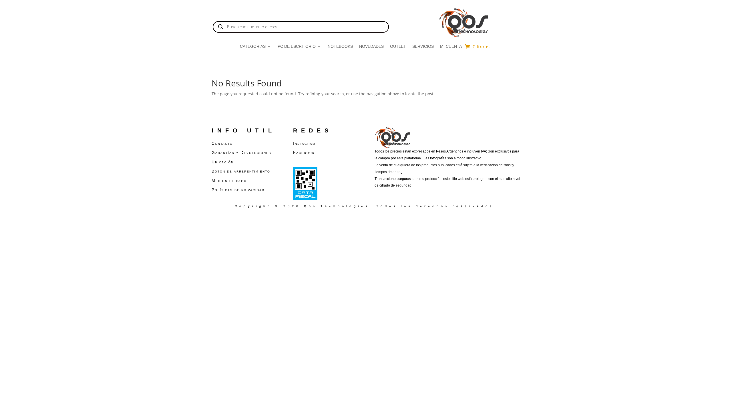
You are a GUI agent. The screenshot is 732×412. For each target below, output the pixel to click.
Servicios (423, 46)
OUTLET (398, 46)
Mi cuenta (451, 46)
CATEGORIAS (253, 46)
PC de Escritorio (297, 46)
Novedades (371, 46)
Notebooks (340, 46)
